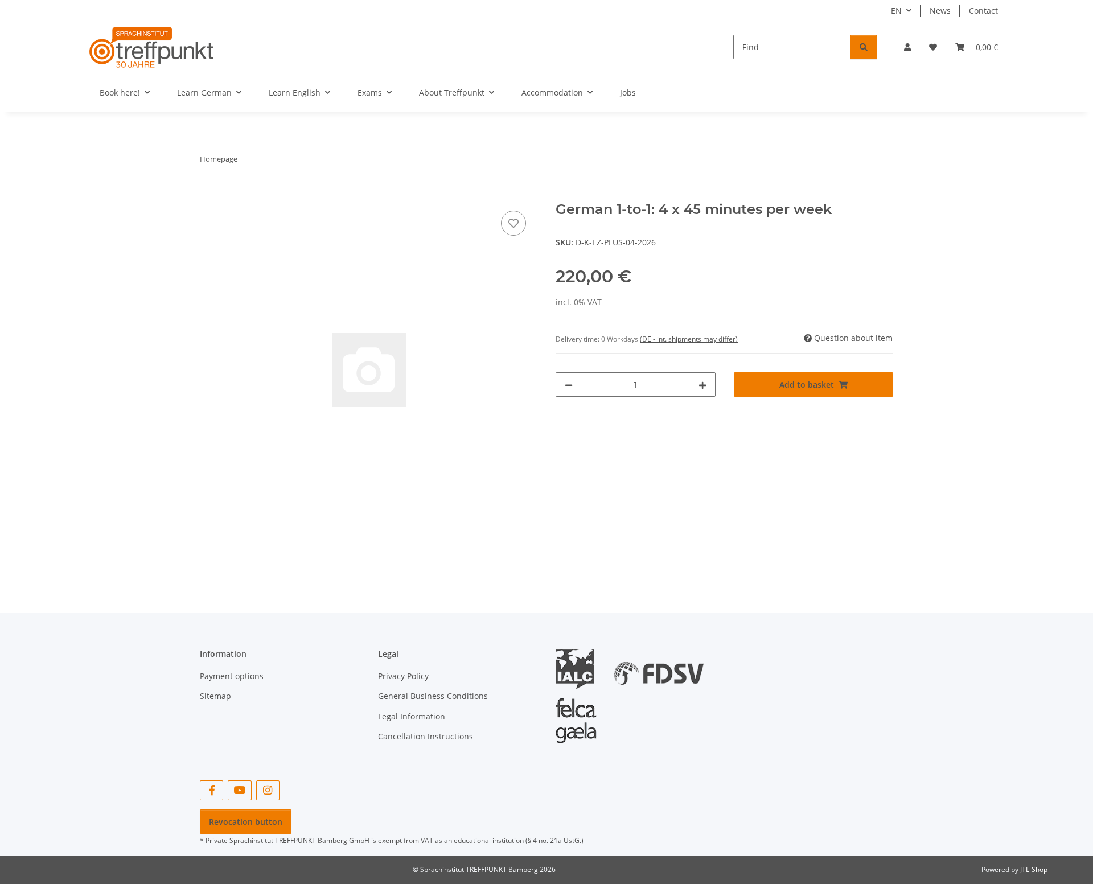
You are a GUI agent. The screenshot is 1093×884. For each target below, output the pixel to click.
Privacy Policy (403, 676)
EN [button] (896, 10)
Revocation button (245, 821)
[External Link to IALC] (579, 668)
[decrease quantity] (568, 384)
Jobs (628, 92)
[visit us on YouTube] (239, 790)
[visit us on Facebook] (211, 790)
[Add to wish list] (513, 223)
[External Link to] (659, 668)
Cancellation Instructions (425, 736)
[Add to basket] (209, 195)
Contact (983, 10)
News (940, 10)
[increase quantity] (702, 384)
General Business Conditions (433, 695)
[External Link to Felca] (576, 715)
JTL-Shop (1033, 869)
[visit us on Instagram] (268, 790)
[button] (907, 47)
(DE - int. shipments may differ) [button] (689, 339)
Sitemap (215, 695)
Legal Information (411, 716)
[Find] (863, 47)
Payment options (232, 676)
